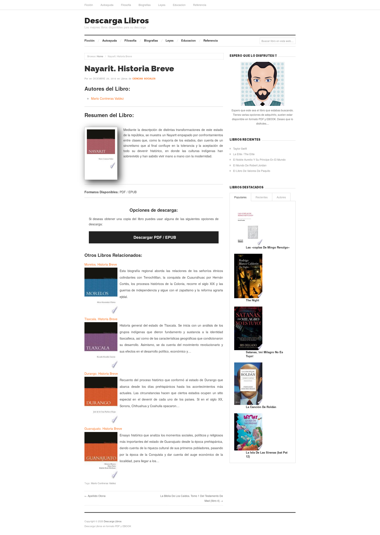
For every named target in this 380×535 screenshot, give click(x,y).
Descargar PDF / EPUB (154, 237)
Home (100, 56)
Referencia (199, 5)
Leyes (161, 5)
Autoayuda (106, 5)
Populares (240, 197)
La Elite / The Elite (244, 154)
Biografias (145, 5)
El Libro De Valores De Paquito (251, 171)
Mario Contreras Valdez (107, 98)
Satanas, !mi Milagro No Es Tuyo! (264, 354)
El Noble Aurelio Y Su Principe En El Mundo (259, 159)
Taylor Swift (240, 148)
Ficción (88, 5)
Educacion (179, 5)
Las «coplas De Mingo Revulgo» (268, 247)
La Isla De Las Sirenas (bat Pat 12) (266, 454)
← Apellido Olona (95, 496)
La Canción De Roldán (261, 407)
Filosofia (126, 5)
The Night (252, 300)
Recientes (262, 197)
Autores (281, 197)
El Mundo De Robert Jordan (250, 165)
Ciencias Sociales (143, 78)
